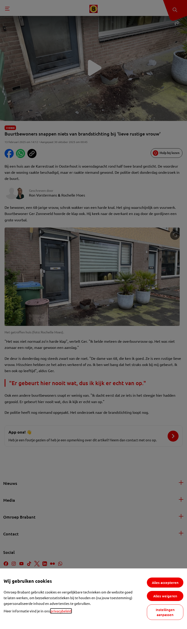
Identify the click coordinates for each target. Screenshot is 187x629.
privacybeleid (61, 611)
